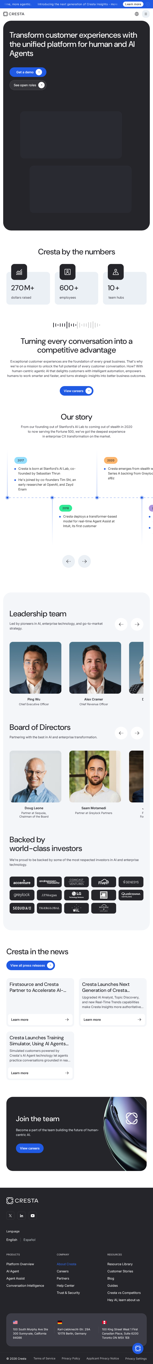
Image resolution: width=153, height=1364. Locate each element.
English (11, 1240)
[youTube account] (33, 1216)
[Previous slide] (68, 561)
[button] (136, 14)
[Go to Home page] (19, 14)
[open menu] (146, 14)
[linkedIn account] (22, 1216)
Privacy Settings (136, 1358)
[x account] (10, 1216)
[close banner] (147, 4)
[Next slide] (84, 561)
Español (29, 1240)
